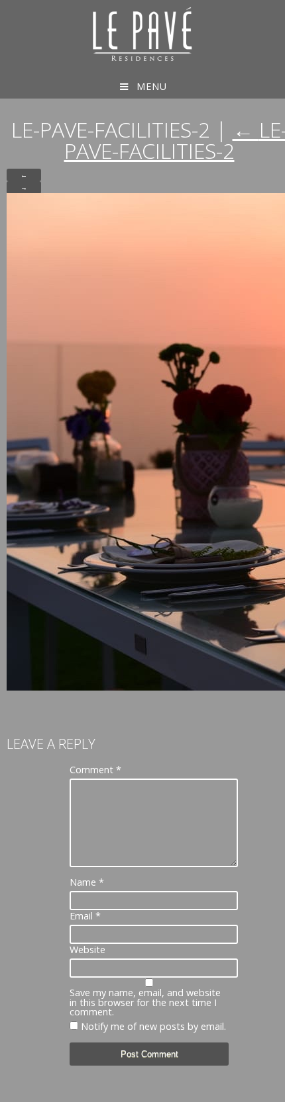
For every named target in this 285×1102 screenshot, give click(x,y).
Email (85, 916)
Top (273, 1090)
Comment (95, 770)
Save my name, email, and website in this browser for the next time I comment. (145, 1002)
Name (87, 882)
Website (87, 949)
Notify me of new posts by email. (153, 1026)
